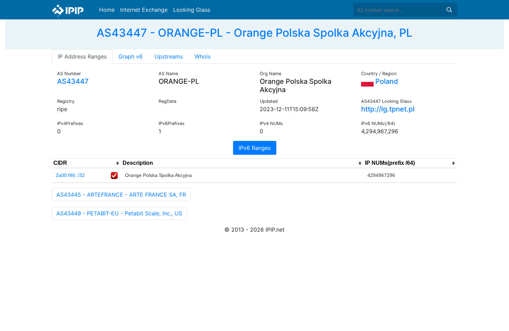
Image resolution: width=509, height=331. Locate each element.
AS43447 (73, 81)
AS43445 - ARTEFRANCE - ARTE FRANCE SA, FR (121, 194)
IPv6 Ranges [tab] (255, 147)
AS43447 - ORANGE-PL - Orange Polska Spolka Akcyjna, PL (254, 32)
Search (449, 10)
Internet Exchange (144, 9)
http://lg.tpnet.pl (387, 109)
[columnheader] (86, 163)
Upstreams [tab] (168, 56)
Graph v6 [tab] (130, 56)
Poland (386, 81)
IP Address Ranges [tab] (82, 56)
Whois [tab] (203, 56)
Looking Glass (191, 9)
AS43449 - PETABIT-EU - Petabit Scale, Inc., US (119, 213)
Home (107, 9)
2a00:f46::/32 (70, 175)
